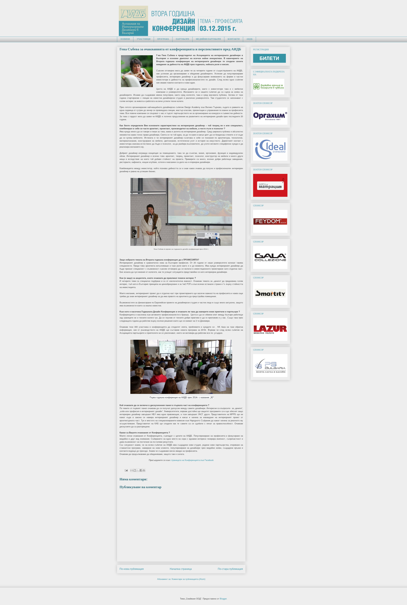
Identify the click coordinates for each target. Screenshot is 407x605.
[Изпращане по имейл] (131, 470)
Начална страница (181, 569)
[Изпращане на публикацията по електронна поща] (126, 470)
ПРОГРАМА (163, 39)
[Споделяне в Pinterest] (143, 470)
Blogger (223, 599)
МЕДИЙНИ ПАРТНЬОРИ (208, 39)
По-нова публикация (132, 569)
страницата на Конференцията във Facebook (192, 460)
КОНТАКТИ (234, 39)
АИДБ (249, 39)
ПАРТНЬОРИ (182, 39)
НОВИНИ (125, 39)
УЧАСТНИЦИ (143, 39)
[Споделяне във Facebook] (140, 470)
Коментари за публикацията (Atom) (188, 579)
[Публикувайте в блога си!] (134, 470)
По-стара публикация (230, 569)
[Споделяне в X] (137, 470)
